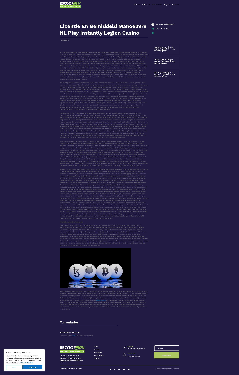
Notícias (137, 5)
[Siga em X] (115, 369)
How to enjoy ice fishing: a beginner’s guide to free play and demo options (164, 49)
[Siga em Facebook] (110, 369)
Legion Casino (101, 300)
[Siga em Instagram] (119, 369)
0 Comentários (65, 40)
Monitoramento (157, 5)
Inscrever (166, 355)
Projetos (167, 5)
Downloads (175, 5)
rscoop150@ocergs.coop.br (136, 348)
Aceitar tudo (33, 367)
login (73, 335)
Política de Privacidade (26, 362)
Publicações (146, 5)
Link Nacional (174, 368)
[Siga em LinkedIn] (124, 369)
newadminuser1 (167, 24)
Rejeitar (14, 367)
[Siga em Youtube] (129, 369)
